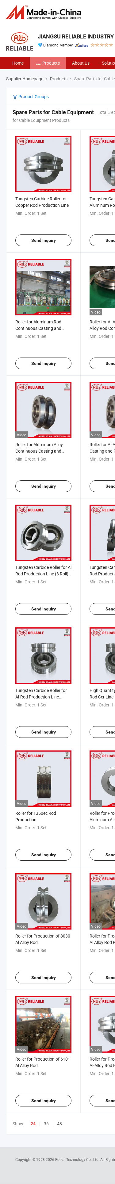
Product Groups (33, 96)
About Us (81, 63)
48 (59, 1123)
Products (51, 63)
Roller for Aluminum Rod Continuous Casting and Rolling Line (38, 328)
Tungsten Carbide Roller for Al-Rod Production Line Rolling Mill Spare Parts (41, 696)
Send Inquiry (43, 240)
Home (18, 63)
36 (46, 1123)
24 (33, 1123)
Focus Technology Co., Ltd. (77, 1159)
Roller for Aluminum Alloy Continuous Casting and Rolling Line (39, 451)
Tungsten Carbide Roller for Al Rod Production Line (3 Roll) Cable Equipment (43, 573)
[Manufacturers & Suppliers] (44, 12)
